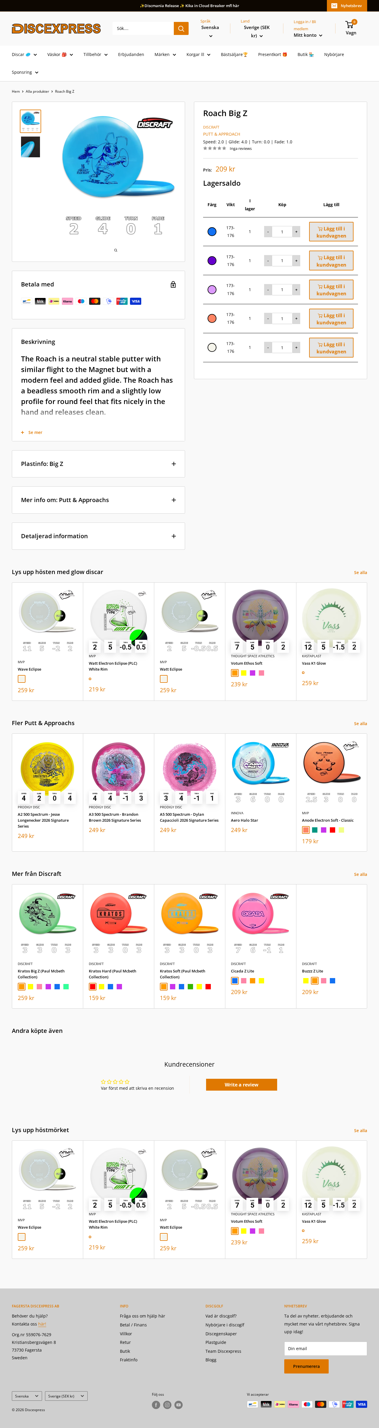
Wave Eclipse (29, 669)
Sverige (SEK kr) (61, 1396)
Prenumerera (306, 1366)
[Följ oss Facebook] (156, 1405)
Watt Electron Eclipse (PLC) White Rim (113, 666)
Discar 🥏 (21, 54)
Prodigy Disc (29, 807)
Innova (237, 813)
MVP (21, 662)
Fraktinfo (128, 1360)
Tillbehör (92, 54)
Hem (16, 91)
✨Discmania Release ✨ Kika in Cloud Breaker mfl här (189, 5)
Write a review (241, 1084)
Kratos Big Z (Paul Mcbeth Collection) (41, 974)
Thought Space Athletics (252, 656)
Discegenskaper (221, 1333)
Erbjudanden (131, 54)
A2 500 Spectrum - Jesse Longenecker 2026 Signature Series (43, 820)
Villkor (126, 1333)
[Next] (367, 641)
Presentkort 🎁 (272, 54)
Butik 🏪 (306, 54)
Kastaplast (311, 656)
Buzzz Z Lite (312, 971)
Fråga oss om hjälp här (142, 1316)
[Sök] (181, 28)
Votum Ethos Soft (246, 663)
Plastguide (215, 1342)
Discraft (211, 127)
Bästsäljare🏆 (234, 54)
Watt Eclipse (171, 669)
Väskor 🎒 (57, 54)
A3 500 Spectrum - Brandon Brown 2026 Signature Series (115, 817)
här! (42, 1324)
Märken (162, 54)
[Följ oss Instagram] (167, 1405)
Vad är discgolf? (221, 1316)
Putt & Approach (221, 134)
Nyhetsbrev (351, 5)
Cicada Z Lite (242, 971)
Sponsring (22, 72)
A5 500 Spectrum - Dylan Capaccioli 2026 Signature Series (189, 817)
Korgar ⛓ (195, 54)
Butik (125, 1351)
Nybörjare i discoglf (224, 1325)
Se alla (361, 572)
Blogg (210, 1360)
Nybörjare (334, 54)
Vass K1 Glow (314, 663)
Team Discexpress (223, 1351)
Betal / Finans (133, 1325)
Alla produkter (37, 91)
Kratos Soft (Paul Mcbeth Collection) (182, 974)
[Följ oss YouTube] (178, 1405)
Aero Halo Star (244, 820)
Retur (125, 1342)
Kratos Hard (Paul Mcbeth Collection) (112, 974)
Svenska (22, 1396)
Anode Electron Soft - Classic (328, 820)
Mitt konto (306, 35)
